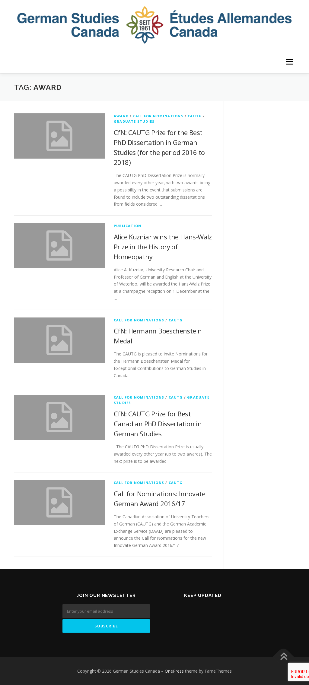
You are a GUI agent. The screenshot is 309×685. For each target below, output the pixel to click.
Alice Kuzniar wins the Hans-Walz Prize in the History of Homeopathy (163, 246)
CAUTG (195, 116)
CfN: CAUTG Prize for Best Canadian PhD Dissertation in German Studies (158, 423)
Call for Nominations (158, 116)
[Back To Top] (283, 657)
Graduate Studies (134, 121)
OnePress (174, 671)
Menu (289, 62)
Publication (127, 225)
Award (121, 116)
